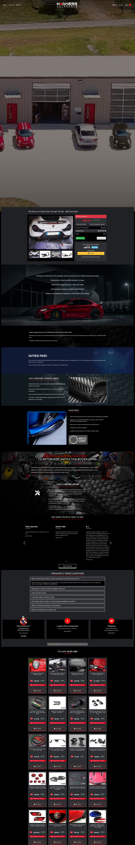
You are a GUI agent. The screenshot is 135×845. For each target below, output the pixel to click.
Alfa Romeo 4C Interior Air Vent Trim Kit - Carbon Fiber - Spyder (57, 673)
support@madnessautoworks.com (63, 509)
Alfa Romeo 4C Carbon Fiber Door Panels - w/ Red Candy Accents (37, 825)
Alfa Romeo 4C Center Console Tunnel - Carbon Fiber (98, 673)
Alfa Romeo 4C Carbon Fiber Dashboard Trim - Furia (77, 673)
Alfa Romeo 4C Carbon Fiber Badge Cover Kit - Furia (57, 825)
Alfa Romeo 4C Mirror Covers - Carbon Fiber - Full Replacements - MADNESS (57, 788)
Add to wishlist (101, 238)
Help (115, 5)
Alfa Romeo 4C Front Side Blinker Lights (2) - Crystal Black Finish (77, 749)
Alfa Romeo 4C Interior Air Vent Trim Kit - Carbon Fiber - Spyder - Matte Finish (97, 712)
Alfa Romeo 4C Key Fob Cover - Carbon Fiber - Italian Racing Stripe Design (37, 712)
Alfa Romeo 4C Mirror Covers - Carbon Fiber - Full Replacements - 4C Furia (77, 712)
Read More (67, 631)
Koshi (104, 234)
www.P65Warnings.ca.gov (81, 644)
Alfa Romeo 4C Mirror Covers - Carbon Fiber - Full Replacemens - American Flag (97, 826)
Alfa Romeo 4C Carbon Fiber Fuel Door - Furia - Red (37, 749)
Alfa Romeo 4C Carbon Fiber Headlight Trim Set (37, 673)
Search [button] (122, 5)
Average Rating (80, 231)
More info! (103, 227)
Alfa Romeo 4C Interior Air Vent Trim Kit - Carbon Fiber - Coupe (57, 749)
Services (12, 5)
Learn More (94, 247)
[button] (71, 232)
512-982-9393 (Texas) (55, 506)
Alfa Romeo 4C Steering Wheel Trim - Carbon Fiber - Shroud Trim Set (97, 749)
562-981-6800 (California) (56, 507)
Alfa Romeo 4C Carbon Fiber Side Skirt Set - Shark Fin (77, 825)
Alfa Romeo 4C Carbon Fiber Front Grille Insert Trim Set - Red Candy (77, 787)
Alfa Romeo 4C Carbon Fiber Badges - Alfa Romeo (57, 711)
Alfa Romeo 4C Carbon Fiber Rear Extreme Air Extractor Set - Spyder (97, 787)
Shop (5, 5)
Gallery (19, 5)
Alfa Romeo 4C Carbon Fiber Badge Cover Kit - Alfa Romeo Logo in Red (37, 787)
